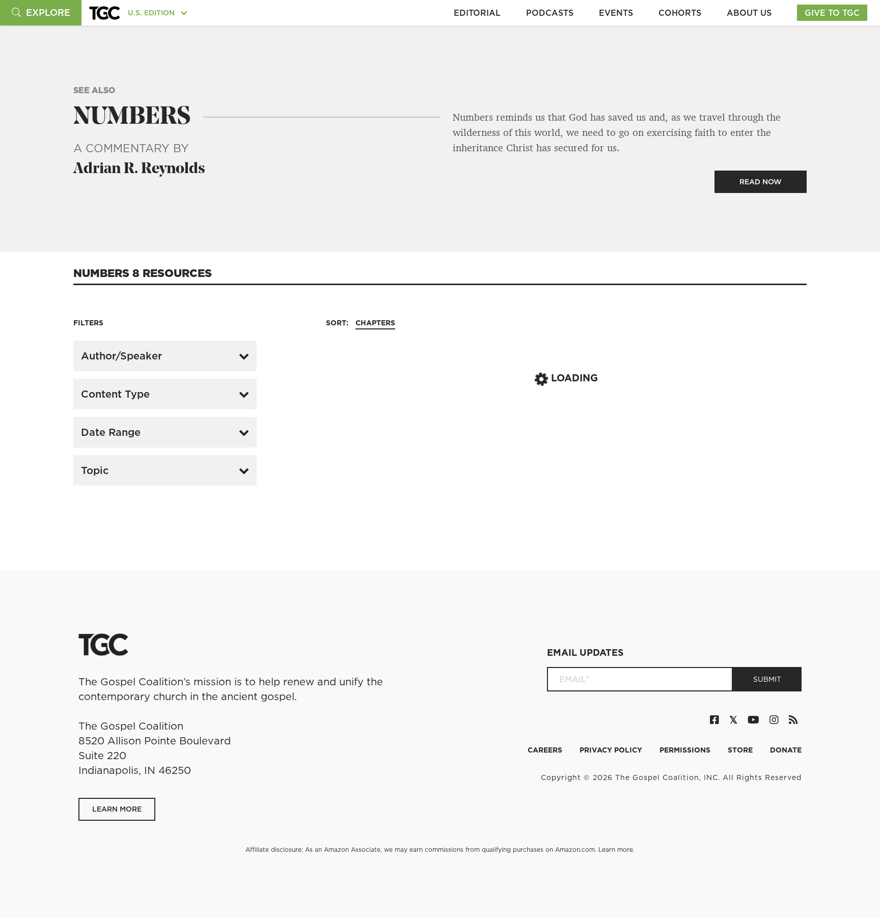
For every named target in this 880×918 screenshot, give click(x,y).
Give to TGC (832, 12)
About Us (749, 12)
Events (616, 12)
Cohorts (679, 12)
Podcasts (549, 12)
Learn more (615, 849)
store (741, 750)
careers (546, 750)
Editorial (477, 12)
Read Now (760, 182)
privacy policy (612, 750)
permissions (685, 750)
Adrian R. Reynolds (139, 169)
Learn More (117, 809)
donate (786, 750)
